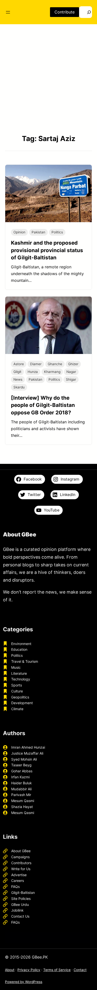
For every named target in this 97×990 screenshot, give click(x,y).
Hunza (33, 372)
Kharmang (52, 372)
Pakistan (38, 232)
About (9, 970)
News (17, 379)
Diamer (36, 364)
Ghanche (55, 364)
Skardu (19, 387)
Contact (80, 970)
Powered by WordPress (23, 982)
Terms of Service (57, 970)
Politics (57, 232)
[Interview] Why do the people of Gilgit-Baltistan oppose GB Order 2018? (43, 405)
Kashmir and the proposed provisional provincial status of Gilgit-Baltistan (47, 250)
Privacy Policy (28, 970)
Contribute (64, 11)
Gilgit (17, 372)
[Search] (85, 12)
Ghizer (73, 364)
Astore (18, 364)
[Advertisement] (48, 79)
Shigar (71, 379)
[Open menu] (8, 12)
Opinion (19, 232)
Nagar (71, 372)
